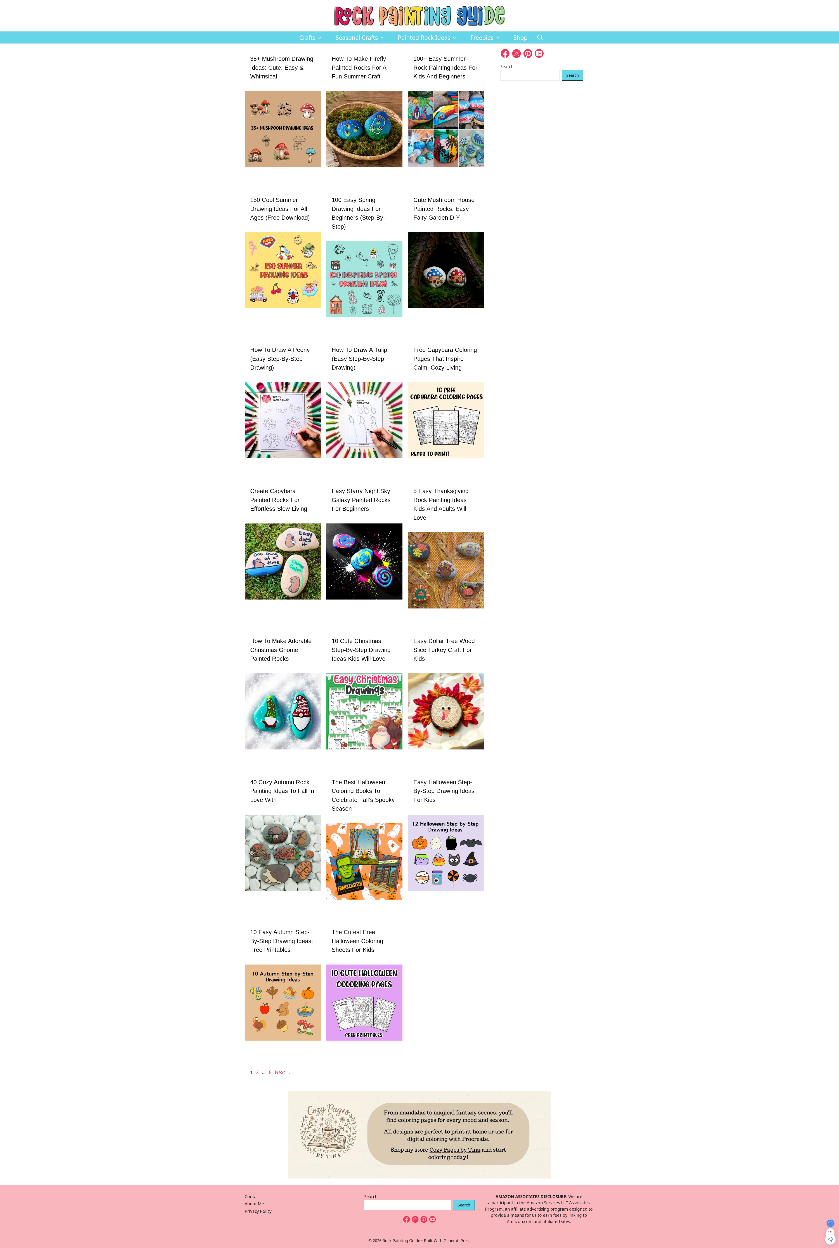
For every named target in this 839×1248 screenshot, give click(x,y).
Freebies (482, 37)
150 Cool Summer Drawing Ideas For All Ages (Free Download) (280, 209)
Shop (520, 37)
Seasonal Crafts (357, 37)
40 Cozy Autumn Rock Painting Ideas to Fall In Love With (282, 791)
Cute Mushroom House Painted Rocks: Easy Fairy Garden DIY (444, 209)
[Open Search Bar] (540, 37)
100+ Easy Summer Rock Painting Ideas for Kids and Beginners (445, 68)
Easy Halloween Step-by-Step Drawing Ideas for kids (444, 791)
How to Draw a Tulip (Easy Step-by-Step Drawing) (359, 359)
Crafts (307, 37)
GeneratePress (457, 1240)
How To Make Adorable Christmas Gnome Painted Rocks (281, 650)
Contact (252, 1196)
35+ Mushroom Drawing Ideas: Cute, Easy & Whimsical (281, 68)
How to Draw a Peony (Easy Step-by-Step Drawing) (280, 359)
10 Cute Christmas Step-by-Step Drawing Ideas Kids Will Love (361, 650)
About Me (254, 1204)
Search (507, 67)
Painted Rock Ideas (424, 37)
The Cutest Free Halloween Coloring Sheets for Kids (357, 941)
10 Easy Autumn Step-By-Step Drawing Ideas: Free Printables (281, 941)
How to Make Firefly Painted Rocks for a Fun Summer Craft (359, 68)
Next (283, 1072)
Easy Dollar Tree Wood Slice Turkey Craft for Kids (444, 650)
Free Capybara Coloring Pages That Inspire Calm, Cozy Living (445, 359)
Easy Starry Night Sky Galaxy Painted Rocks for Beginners (361, 500)
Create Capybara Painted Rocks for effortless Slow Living (278, 500)
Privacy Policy (258, 1211)
